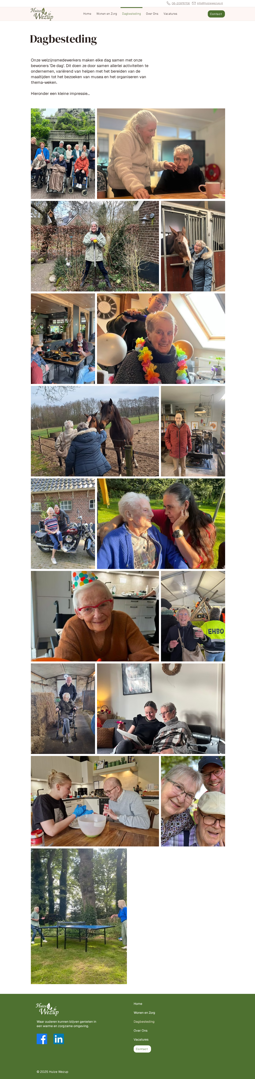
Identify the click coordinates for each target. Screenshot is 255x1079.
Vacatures (141, 1039)
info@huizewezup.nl (210, 3)
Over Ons (140, 1030)
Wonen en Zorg (144, 1013)
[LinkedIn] (58, 1039)
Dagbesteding (144, 1022)
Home (138, 1004)
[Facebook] (42, 1039)
